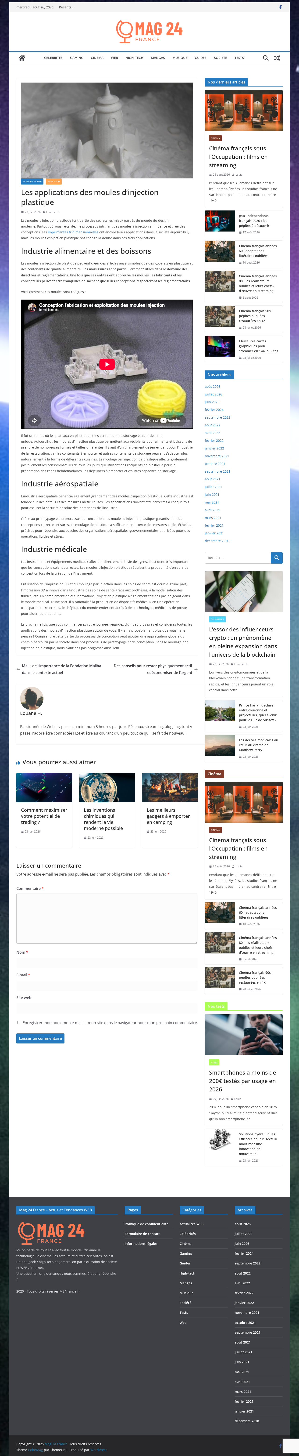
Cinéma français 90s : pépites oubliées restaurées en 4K (256, 316)
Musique (179, 57)
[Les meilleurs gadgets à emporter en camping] (170, 776)
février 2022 (214, 440)
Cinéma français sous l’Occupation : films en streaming (238, 156)
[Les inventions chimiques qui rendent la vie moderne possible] (107, 776)
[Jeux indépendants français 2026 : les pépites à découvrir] (220, 224)
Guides (200, 57)
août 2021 (212, 479)
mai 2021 (212, 502)
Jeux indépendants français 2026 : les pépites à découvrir (254, 221)
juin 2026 (212, 402)
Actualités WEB (32, 181)
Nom (22, 952)
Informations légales (141, 1243)
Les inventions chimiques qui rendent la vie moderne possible (103, 819)
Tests (239, 57)
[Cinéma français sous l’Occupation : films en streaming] (244, 110)
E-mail (23, 975)
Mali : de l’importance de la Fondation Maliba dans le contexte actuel (61, 669)
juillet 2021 (213, 487)
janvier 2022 (214, 448)
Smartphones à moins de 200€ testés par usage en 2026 (242, 1080)
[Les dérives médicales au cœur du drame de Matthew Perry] (220, 748)
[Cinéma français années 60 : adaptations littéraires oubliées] (220, 254)
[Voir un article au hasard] (277, 58)
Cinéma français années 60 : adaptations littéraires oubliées (258, 251)
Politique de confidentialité (146, 1224)
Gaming (76, 57)
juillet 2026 (213, 394)
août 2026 (212, 386)
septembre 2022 (217, 417)
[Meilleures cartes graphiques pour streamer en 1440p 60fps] (220, 349)
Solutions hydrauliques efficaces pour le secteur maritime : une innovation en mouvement (258, 1144)
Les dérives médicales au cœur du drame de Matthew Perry (258, 745)
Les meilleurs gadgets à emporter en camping (168, 816)
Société (220, 57)
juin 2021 (212, 494)
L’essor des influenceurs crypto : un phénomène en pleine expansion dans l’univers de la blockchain (243, 641)
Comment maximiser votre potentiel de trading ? (44, 816)
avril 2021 (212, 510)
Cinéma (97, 57)
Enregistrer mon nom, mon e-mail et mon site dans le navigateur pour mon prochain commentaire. (110, 1022)
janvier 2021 (214, 533)
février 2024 (214, 409)
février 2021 (214, 525)
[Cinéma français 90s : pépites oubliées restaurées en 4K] (220, 319)
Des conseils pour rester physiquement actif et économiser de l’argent (153, 669)
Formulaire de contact (142, 1233)
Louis (238, 175)
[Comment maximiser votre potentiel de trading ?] (44, 776)
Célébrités (53, 57)
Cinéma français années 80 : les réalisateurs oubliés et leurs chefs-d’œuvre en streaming (258, 283)
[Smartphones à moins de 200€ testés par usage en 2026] (244, 1034)
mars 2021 (213, 517)
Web (114, 57)
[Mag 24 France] (22, 58)
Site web (23, 997)
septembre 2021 (217, 471)
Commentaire (30, 888)
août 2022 (212, 425)
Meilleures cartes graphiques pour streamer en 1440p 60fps (258, 346)
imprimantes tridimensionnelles (73, 232)
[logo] (51, 1222)
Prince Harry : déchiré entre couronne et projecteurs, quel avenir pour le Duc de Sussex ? (258, 712)
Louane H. (52, 212)
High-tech (134, 57)
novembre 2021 (217, 456)
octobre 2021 (215, 463)
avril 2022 (212, 433)
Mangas (158, 57)
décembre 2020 (217, 541)
